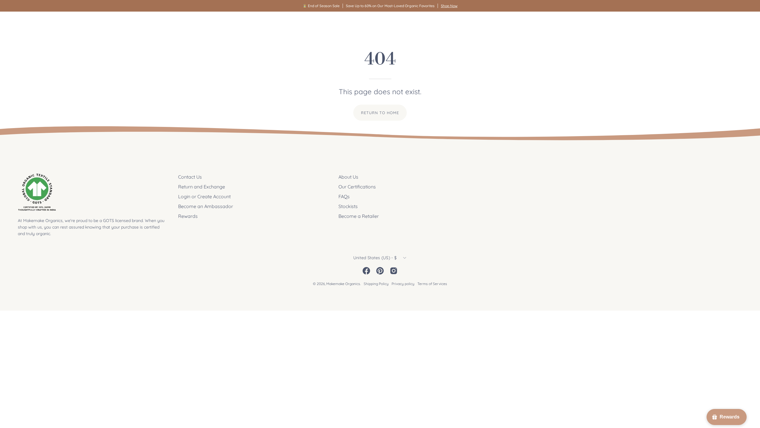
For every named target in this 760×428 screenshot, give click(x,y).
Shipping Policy (376, 283)
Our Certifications (357, 187)
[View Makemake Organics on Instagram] (393, 270)
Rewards (188, 216)
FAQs (344, 196)
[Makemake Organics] (38, 22)
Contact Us (190, 177)
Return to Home (380, 112)
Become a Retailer (358, 216)
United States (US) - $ (375, 257)
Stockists (348, 206)
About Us (348, 177)
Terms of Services (432, 283)
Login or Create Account (204, 196)
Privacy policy (403, 283)
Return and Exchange (201, 187)
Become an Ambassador (205, 206)
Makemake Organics (343, 283)
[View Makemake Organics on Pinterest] (380, 270)
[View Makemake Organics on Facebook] (366, 270)
